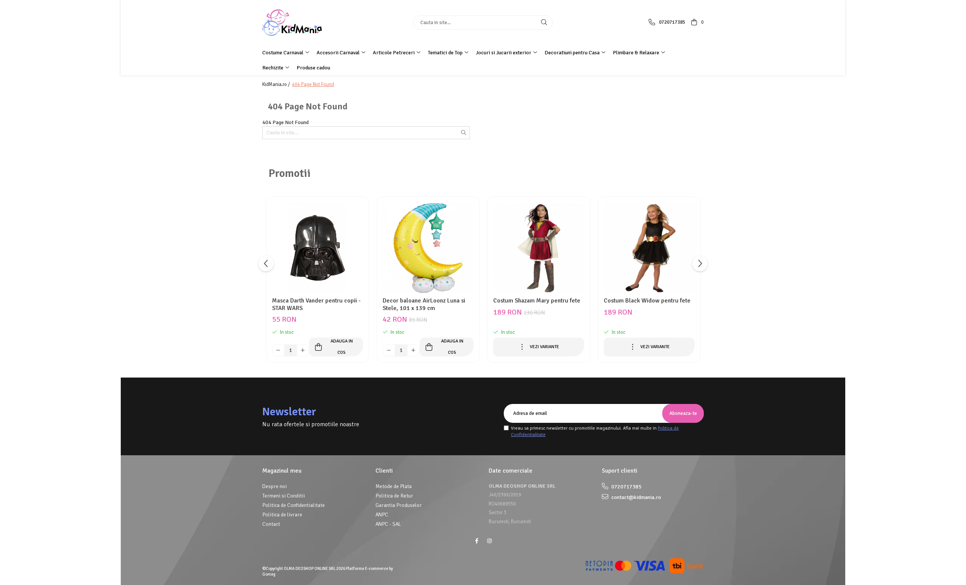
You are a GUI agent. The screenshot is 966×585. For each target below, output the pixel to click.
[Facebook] (476, 541)
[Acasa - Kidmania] (309, 22)
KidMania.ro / (276, 84)
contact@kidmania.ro (635, 497)
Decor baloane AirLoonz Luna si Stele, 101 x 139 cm (424, 304)
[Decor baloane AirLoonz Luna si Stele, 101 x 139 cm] (428, 248)
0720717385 (625, 487)
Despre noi (274, 486)
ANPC (381, 514)
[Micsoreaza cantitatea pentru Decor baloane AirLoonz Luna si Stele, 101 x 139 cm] (389, 350)
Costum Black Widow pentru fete (647, 300)
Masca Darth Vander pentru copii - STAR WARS (316, 304)
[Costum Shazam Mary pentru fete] (538, 248)
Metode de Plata (393, 486)
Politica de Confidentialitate (293, 505)
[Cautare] (544, 22)
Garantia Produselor (398, 505)
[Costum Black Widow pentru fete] (649, 248)
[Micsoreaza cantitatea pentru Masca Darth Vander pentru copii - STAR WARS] (278, 350)
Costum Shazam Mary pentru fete (536, 300)
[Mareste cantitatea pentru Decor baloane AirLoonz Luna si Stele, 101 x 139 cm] (413, 350)
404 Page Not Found (313, 84)
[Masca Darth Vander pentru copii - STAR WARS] (317, 248)
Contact (271, 524)
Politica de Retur (394, 496)
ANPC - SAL (388, 524)
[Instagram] (489, 541)
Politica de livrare (282, 514)
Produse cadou (313, 67)
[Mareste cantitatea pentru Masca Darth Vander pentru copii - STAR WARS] (303, 350)
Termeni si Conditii (283, 496)
